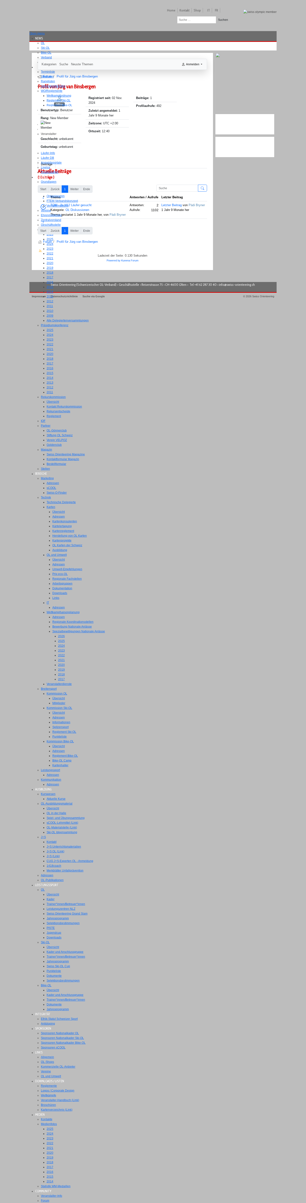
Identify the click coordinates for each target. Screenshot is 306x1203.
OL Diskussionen (77, 210)
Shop (197, 10)
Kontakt (185, 10)
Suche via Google (93, 296)
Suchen (223, 20)
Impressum (39, 296)
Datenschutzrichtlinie (64, 296)
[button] (40, 38)
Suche (63, 64)
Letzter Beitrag (171, 205)
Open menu (37, 33)
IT (208, 10)
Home (171, 10)
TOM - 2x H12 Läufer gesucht (71, 205)
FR (216, 10)
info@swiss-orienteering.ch (237, 284)
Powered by (113, 260)
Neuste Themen (82, 64)
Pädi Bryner (117, 214)
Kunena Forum (129, 260)
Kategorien (49, 64)
